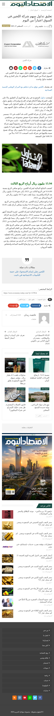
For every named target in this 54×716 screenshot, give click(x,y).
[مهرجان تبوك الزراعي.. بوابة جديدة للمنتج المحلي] (39, 394)
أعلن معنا (45, 645)
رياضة (46, 675)
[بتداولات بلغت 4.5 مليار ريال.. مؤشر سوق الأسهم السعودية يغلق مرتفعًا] (15, 365)
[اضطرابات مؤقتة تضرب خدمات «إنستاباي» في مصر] (7, 547)
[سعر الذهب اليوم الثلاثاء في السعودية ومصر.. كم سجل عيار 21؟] (7, 613)
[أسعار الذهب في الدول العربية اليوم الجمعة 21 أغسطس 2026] (7, 558)
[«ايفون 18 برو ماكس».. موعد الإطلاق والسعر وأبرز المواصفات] (7, 514)
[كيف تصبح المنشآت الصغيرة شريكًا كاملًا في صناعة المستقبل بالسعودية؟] (7, 602)
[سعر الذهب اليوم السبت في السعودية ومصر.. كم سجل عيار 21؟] (7, 569)
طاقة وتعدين (44, 658)
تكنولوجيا (45, 685)
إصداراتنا (45, 640)
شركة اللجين (21, 299)
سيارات (45, 690)
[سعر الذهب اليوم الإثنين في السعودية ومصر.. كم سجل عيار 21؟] (7, 580)
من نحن (45, 630)
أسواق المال (6, 25)
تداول (43, 98)
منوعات (45, 668)
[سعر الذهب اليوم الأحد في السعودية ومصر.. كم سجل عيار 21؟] (7, 536)
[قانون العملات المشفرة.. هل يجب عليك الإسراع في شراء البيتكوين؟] (15, 394)
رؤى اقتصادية (44, 653)
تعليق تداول (31, 299)
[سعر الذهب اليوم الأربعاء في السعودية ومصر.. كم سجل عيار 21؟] (7, 591)
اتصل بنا (45, 635)
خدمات (46, 680)
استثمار (45, 663)
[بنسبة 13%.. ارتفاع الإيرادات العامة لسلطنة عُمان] (39, 365)
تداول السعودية (42, 299)
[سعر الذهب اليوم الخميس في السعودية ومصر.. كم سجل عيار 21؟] (7, 525)
